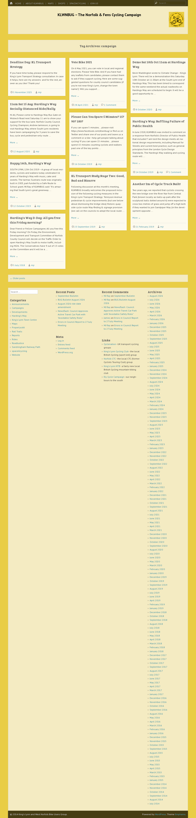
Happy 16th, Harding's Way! (30, 163)
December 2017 (158, 655)
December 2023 (158, 413)
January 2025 (156, 366)
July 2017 (154, 674)
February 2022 (157, 487)
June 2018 (155, 631)
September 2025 (158, 338)
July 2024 (154, 385)
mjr (40, 92)
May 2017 (155, 682)
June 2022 (155, 471)
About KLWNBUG (35, 3)
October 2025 (157, 334)
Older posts (17, 278)
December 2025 (158, 327)
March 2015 (156, 772)
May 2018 (155, 635)
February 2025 (157, 362)
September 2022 (158, 463)
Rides (15, 339)
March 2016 (156, 725)
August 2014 (156, 799)
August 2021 (156, 510)
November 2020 (158, 537)
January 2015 (156, 780)
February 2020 (157, 569)
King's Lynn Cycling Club (116, 351)
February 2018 (157, 647)
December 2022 (158, 452)
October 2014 (157, 791)
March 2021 (156, 530)
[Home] (11, 3)
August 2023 (156, 424)
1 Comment (110, 104)
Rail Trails (17, 331)
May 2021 (155, 522)
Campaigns (18, 307)
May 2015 (155, 764)
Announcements (20, 304)
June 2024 (155, 389)
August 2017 (156, 670)
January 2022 (156, 491)
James (107, 317)
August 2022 (156, 467)
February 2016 (157, 729)
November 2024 (158, 374)
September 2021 (158, 506)
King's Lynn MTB (112, 366)
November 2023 (158, 416)
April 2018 (155, 639)
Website (16, 354)
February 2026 (157, 319)
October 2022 (157, 459)
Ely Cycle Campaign (114, 376)
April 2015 (155, 768)
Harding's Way (19, 315)
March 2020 (156, 565)
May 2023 (155, 432)
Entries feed (64, 344)
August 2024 (156, 381)
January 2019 (156, 608)
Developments (19, 311)
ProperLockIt (18, 327)
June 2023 (155, 428)
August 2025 (156, 342)
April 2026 (155, 311)
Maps (51, 3)
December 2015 (158, 737)
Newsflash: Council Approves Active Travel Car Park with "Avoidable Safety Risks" (73, 314)
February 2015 (157, 776)
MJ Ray (107, 295)
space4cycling (77, 3)
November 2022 (158, 455)
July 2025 (154, 346)
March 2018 (156, 643)
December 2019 (158, 577)
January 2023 (156, 448)
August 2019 (156, 588)
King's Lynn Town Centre (24, 319)
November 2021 (158, 498)
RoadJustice (18, 343)
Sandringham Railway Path (26, 347)
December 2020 (158, 534)
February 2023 (157, 444)
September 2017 (158, 666)
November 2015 (158, 741)
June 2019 (155, 596)
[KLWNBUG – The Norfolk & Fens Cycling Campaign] (176, 26)
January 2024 (156, 409)
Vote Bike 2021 (81, 62)
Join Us (94, 3)
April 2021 (155, 526)
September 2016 (158, 709)
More (75, 95)
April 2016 (155, 721)
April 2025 (155, 358)
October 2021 (157, 502)
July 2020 (154, 553)
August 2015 (156, 752)
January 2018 (156, 651)
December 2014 (158, 784)
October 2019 (157, 581)
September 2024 (158, 377)
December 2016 (158, 698)
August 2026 (156, 295)
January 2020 (156, 573)
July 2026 (154, 299)
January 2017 (156, 694)
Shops (61, 3)
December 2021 (158, 495)
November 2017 (158, 659)
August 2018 (156, 623)
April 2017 (155, 686)
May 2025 (155, 354)
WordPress (160, 814)
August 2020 (156, 549)
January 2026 (156, 323)
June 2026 (155, 303)
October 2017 (157, 663)
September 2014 (158, 795)
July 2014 (154, 803)
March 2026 (156, 315)
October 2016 (157, 705)
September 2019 (158, 584)
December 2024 (158, 369)
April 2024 (155, 397)
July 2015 (154, 756)
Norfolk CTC (110, 358)
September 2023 (158, 420)
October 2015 (157, 744)
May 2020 (155, 561)
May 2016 (155, 717)
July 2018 (154, 627)
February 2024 (157, 405)
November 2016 (158, 702)
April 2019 (155, 600)
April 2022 (155, 479)
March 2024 (156, 401)
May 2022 (155, 475)
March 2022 (156, 483)
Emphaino (180, 814)
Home (18, 3)
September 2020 (158, 545)
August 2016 (156, 713)
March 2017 (156, 690)
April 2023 (155, 436)
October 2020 (157, 541)
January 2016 (156, 733)
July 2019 (154, 592)
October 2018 (157, 616)
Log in (61, 340)
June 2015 (155, 760)
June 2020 (155, 557)
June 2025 (155, 350)
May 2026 (155, 307)
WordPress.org (65, 352)
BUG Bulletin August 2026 (71, 299)
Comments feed (66, 348)
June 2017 (155, 678)
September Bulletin (68, 295)
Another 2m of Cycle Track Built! (156, 184)
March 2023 (156, 440)
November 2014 (158, 787)
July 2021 (154, 514)
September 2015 (158, 748)
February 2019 (157, 604)
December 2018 (158, 612)
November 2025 (158, 331)
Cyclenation (110, 344)
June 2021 (155, 518)
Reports (16, 335)
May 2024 (155, 393)
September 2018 (158, 619)
